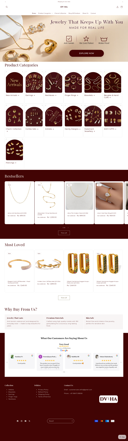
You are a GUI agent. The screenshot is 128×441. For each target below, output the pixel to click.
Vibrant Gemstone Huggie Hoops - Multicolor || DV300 (78, 282)
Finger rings (13, 397)
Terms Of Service (44, 397)
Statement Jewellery (89, 130)
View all (64, 233)
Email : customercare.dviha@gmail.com (78, 390)
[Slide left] (60, 228)
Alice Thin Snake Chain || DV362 (78, 213)
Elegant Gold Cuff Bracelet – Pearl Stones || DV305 (19, 282)
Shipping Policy (43, 394)
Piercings (10, 163)
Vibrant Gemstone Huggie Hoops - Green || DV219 (108, 282)
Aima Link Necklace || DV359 (17, 213)
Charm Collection (14, 129)
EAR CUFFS (109, 129)
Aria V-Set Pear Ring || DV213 (106, 213)
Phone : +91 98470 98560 (73, 393)
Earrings (29, 95)
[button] (7, 7)
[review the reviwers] (32, 356)
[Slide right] (68, 228)
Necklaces (49, 95)
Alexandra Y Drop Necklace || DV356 (47, 213)
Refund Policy (43, 392)
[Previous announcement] (5, 2)
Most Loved (15, 244)
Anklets (48, 129)
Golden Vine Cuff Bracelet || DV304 (48, 281)
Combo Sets (31, 129)
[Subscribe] (72, 421)
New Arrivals (11, 95)
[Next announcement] (123, 2)
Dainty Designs (71, 129)
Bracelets (88, 95)
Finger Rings (70, 95)
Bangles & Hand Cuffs (111, 96)
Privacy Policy (43, 390)
